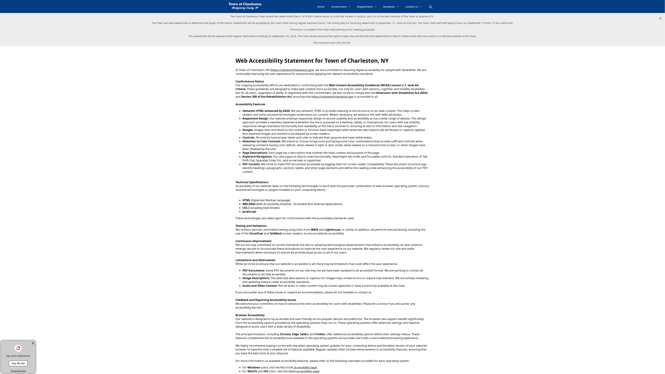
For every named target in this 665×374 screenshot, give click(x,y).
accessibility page (305, 367)
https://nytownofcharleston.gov (292, 70)
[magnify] (431, 7)
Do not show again (18, 371)
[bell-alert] (18, 348)
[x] (33, 343)
